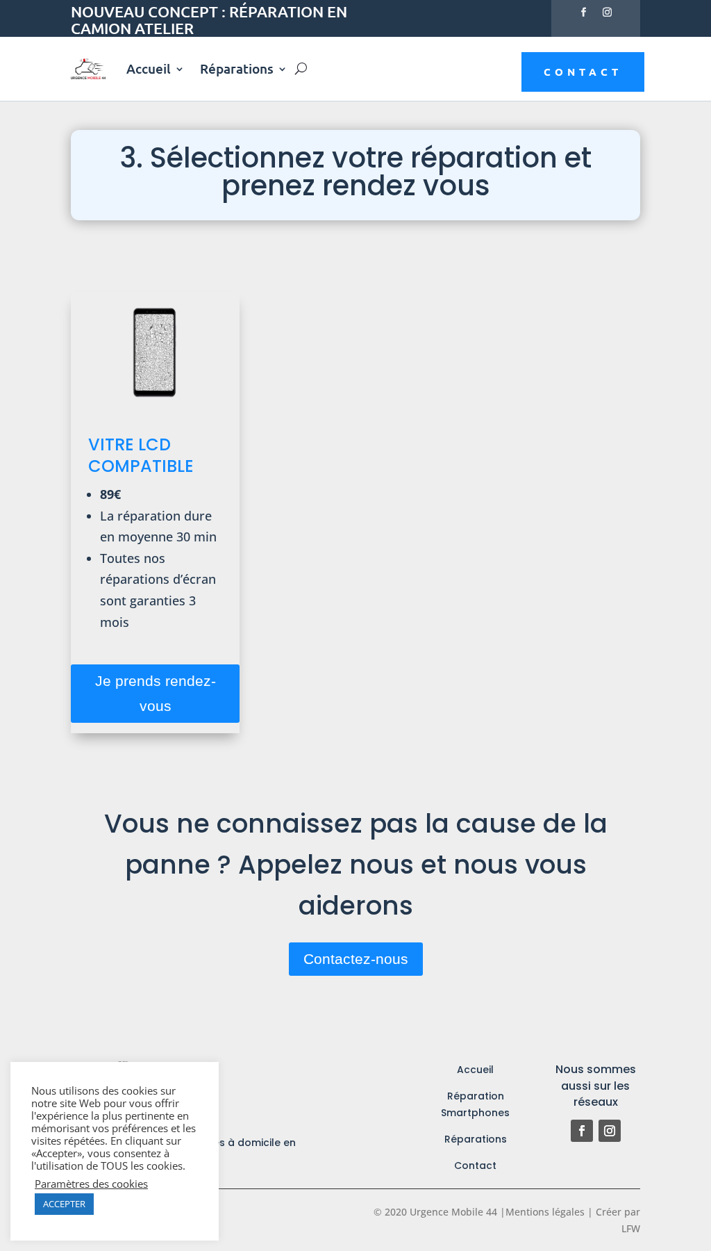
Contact (583, 72)
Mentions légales (545, 1211)
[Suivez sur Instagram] (608, 12)
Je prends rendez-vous (155, 693)
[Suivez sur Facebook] (584, 12)
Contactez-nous (355, 959)
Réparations (237, 68)
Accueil (148, 68)
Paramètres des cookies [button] (91, 1183)
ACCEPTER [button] (64, 1203)
